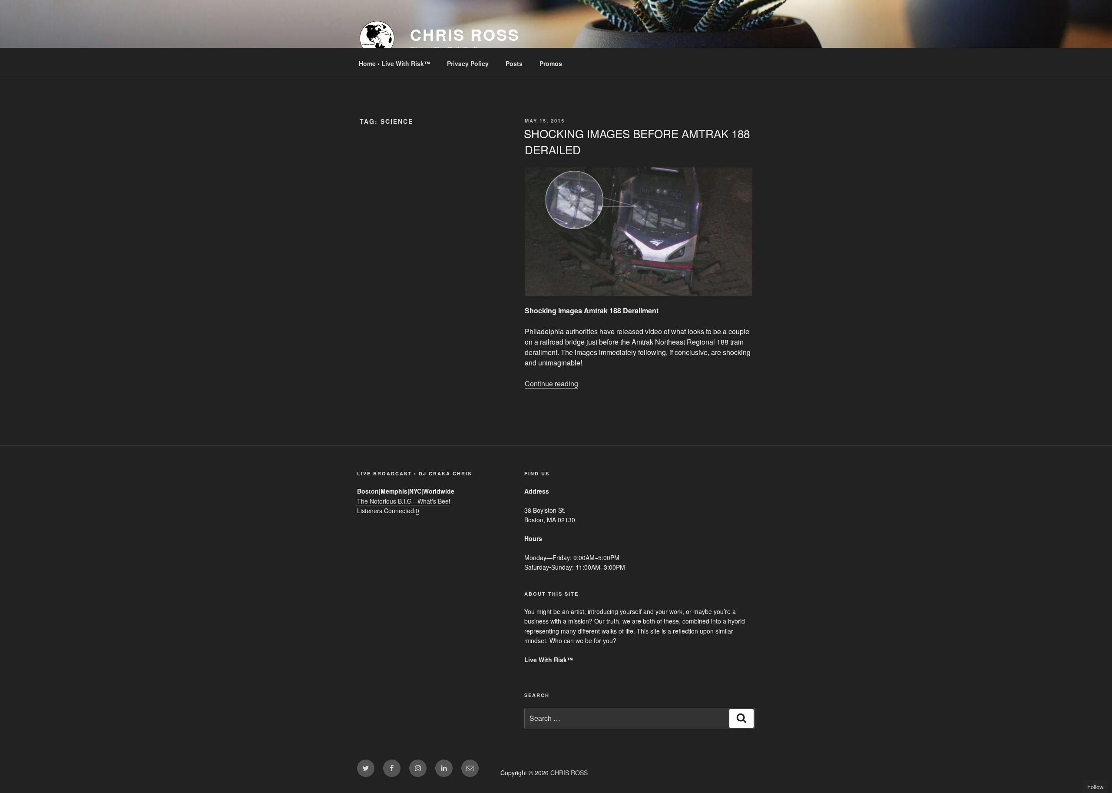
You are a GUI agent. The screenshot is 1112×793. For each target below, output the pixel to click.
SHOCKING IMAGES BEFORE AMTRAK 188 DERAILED (637, 141)
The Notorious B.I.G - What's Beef (403, 501)
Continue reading (551, 383)
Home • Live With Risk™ (394, 63)
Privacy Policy (468, 63)
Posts (514, 63)
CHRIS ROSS (465, 34)
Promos (550, 63)
